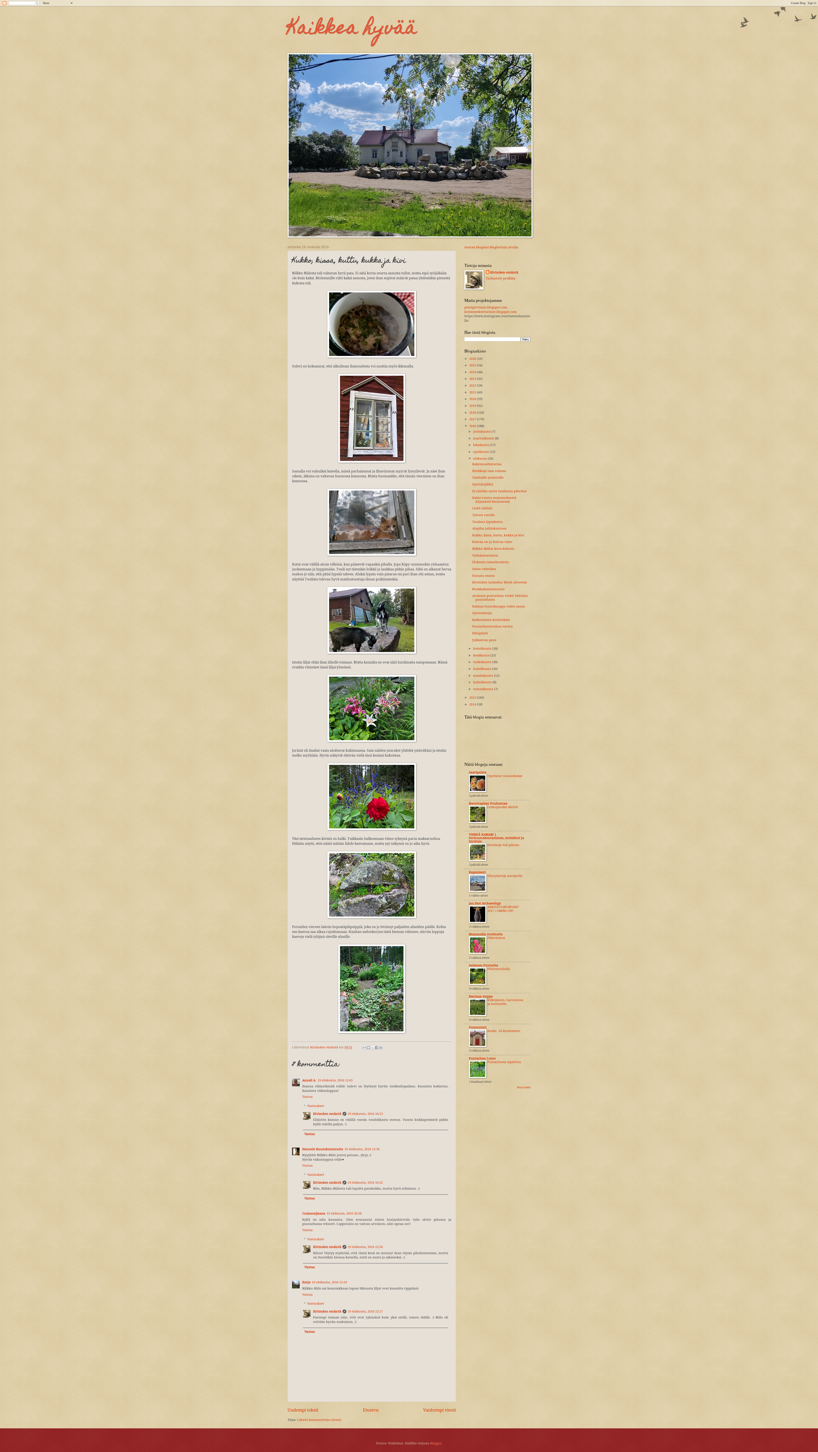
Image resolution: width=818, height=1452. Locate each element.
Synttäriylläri (482, 484)
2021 (473, 392)
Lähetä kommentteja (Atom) (319, 1420)
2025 (473, 365)
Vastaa (307, 1097)
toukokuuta (482, 662)
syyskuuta (481, 452)
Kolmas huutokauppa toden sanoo (498, 606)
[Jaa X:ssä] (372, 1047)
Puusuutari (478, 1027)
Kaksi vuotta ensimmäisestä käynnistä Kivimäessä (494, 500)
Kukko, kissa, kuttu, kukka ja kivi (498, 535)
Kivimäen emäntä (327, 1114)
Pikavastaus (496, 938)
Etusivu (371, 1410)
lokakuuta (481, 445)
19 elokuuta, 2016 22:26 (365, 1247)
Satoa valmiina (484, 569)
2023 (473, 379)
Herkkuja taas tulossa (489, 471)
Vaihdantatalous (485, 555)
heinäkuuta (482, 648)
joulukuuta (482, 431)
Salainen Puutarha (483, 965)
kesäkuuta (481, 655)
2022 (473, 385)
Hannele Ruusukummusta (322, 1149)
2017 (473, 419)
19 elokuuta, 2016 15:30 (362, 1149)
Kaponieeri (477, 872)
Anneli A (309, 1080)
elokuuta (480, 458)
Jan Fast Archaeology (485, 903)
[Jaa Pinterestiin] (381, 1047)
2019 (473, 406)
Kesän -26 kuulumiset (503, 1031)
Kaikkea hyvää (352, 29)
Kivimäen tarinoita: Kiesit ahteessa (499, 582)
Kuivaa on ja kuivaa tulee (492, 542)
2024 (473, 372)
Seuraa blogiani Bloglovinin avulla (491, 247)
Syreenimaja (482, 613)
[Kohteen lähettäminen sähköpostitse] (364, 1047)
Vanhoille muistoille (488, 477)
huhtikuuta (482, 669)
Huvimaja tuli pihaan (503, 845)
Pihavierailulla (498, 969)
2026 (473, 359)
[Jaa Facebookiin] (376, 1047)
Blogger (436, 1443)
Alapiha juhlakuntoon (489, 528)
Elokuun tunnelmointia (490, 562)
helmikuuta (483, 682)
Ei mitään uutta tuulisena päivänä (499, 491)
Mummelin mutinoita (486, 934)
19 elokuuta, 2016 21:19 (329, 1282)
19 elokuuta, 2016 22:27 (365, 1311)
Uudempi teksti (303, 1410)
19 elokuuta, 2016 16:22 (365, 1182)
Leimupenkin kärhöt (502, 807)
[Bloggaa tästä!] (368, 1047)
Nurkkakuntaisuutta (488, 589)
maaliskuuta (483, 676)
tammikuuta (483, 689)
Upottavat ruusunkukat (504, 776)
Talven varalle (483, 515)
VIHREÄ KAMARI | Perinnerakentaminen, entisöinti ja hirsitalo (496, 838)
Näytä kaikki (523, 1087)
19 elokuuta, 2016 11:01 (335, 1080)
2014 (473, 704)
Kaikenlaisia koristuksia (491, 620)
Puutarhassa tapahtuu (504, 1062)
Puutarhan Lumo (482, 1058)
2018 (473, 412)
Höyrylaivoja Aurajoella (505, 876)
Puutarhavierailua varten (492, 626)
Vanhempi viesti (439, 1410)
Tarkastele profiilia (501, 278)
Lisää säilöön (482, 508)
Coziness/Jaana (313, 1213)
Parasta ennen (483, 576)
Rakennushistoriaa (487, 464)
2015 (473, 697)
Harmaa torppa (481, 996)
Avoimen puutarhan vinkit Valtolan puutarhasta (500, 598)
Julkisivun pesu (484, 640)
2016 (473, 426)
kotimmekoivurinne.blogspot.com (490, 312)
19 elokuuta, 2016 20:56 (344, 1213)
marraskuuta (484, 438)
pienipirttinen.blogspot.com (485, 307)
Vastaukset (315, 1106)
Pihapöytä (480, 633)
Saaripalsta (478, 772)
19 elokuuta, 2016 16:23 (365, 1114)
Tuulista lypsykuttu (487, 522)
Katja (306, 1282)
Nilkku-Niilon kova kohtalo (493, 549)
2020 (473, 399)
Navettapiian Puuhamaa (488, 803)
